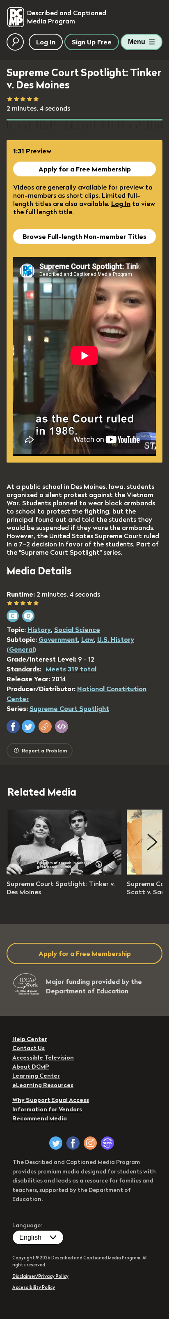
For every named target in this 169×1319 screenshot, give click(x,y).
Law (87, 639)
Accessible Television (43, 1057)
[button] (13, 726)
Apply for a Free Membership (85, 169)
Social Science (77, 629)
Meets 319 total (71, 669)
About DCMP (30, 1066)
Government (58, 639)
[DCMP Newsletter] (107, 1143)
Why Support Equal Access (50, 1100)
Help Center (29, 1039)
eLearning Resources (42, 1085)
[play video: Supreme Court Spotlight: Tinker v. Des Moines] (64, 872)
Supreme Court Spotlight (69, 708)
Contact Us (28, 1048)
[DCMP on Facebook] (73, 1143)
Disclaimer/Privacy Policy (40, 1276)
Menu (136, 41)
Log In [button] (45, 42)
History (39, 629)
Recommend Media (39, 1118)
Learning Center (36, 1075)
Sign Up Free (92, 42)
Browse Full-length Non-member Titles (84, 236)
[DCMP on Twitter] (55, 1143)
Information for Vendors (47, 1109)
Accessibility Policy (33, 1287)
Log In (120, 203)
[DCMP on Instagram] (90, 1143)
